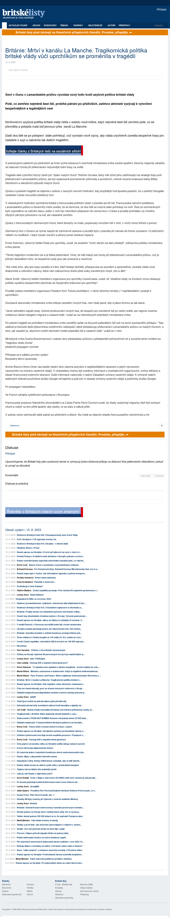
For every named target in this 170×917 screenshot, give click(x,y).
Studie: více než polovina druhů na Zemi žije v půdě (41, 828)
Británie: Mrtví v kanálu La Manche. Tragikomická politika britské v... (49, 679)
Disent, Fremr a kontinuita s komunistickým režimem (54, 564)
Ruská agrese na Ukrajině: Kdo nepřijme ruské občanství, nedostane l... (51, 684)
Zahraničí (6, 884)
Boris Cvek (22, 564)
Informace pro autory (89, 891)
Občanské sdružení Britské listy (34, 909)
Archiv (36, 25)
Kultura (5, 891)
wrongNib (34, 786)
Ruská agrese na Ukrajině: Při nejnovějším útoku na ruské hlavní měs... (49, 862)
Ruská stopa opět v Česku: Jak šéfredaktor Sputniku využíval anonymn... (51, 573)
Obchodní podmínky (64, 897)
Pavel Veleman (24, 667)
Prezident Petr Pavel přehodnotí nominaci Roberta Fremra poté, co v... (63, 790)
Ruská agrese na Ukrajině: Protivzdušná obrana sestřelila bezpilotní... (50, 854)
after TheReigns (37, 658)
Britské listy (25, 14)
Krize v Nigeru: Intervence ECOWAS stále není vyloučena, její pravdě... (63, 777)
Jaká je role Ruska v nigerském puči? (34, 773)
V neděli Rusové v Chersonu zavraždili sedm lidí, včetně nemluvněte (49, 624)
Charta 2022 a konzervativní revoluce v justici (50, 726)
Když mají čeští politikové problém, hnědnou (51, 858)
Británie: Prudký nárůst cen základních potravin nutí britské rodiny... (49, 611)
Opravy (58, 891)
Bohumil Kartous (25, 569)
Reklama (59, 894)
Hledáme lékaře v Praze (28, 547)
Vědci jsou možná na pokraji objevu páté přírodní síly (41, 701)
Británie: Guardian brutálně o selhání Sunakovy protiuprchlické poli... (49, 632)
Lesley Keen (23, 594)
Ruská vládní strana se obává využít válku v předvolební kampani (48, 765)
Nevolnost (22, 645)
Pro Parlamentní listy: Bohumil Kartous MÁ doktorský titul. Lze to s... (66, 569)
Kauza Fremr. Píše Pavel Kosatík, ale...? (35, 794)
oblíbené (159, 475)
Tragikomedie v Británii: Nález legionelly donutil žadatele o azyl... (47, 713)
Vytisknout (14, 425)
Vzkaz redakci (86, 887)
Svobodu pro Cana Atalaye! (30, 586)
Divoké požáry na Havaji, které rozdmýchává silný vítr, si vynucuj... (48, 811)
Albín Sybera (23, 790)
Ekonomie (6, 887)
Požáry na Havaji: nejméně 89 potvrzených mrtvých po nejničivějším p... (51, 654)
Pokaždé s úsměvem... (44, 581)
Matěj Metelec (23, 820)
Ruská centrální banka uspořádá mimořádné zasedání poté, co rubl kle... (51, 560)
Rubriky (78, 25)
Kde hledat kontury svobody (44, 820)
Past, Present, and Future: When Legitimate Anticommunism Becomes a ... (66, 675)
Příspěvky (124, 25)
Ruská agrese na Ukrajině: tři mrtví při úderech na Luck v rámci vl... (49, 552)
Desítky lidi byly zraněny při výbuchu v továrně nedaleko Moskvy (47, 799)
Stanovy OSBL (86, 884)
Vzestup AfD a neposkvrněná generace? (49, 662)
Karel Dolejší (23, 777)
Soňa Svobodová (25, 581)
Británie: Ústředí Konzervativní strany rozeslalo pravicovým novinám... (50, 807)
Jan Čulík (21, 709)
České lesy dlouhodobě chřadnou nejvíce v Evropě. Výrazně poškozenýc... (52, 615)
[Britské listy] (44, 151)
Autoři (111, 25)
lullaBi (33, 696)
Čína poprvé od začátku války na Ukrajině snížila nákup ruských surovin (51, 743)
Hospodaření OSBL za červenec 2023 (33, 598)
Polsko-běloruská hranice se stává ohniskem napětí (41, 837)
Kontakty (59, 887)
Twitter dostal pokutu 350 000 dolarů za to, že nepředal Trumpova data (50, 816)
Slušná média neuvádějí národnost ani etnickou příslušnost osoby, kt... (60, 709)
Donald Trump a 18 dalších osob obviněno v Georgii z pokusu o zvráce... (50, 556)
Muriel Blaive (23, 671)
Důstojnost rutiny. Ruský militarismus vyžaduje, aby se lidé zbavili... (49, 760)
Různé (30, 894)
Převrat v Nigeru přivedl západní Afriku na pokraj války (43, 833)
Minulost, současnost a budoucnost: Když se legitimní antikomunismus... (65, 671)
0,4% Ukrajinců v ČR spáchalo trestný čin (36, 539)
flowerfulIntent (36, 594)
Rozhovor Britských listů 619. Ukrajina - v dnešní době (42, 543)
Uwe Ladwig (22, 662)
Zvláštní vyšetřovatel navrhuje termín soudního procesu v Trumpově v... (50, 735)
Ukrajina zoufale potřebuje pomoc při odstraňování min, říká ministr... (49, 628)
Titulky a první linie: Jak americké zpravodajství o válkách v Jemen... (49, 824)
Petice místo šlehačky (45, 577)
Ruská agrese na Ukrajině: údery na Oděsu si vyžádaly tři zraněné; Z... (50, 620)
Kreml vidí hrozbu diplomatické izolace (35, 747)
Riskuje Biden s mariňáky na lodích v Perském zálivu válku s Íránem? (50, 845)
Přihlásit (161, 9)
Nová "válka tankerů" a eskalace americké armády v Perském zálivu (49, 850)
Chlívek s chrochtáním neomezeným (48, 650)
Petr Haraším (23, 650)
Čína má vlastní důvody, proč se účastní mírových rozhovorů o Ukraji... (50, 688)
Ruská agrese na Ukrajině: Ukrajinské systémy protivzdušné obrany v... (51, 730)
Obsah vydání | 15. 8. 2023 (23, 529)
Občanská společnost (11, 894)
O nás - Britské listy (63, 884)
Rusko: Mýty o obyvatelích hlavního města (37, 756)
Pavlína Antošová (25, 577)
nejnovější (146, 475)
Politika (30, 887)
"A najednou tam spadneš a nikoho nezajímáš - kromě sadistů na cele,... (66, 667)
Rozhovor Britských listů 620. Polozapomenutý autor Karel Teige (47, 534)
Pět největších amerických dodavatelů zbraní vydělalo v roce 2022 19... (50, 841)
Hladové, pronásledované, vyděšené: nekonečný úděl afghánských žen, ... (51, 603)
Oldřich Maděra (24, 590)
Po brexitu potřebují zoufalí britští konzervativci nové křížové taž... (48, 782)
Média (30, 891)
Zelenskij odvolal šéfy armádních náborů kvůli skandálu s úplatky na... (50, 705)
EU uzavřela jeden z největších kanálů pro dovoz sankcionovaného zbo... (51, 752)
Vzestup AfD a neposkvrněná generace (47, 739)
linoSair (33, 803)
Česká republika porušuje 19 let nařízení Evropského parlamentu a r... (65, 590)
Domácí (30, 884)
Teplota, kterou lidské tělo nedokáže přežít (36, 769)
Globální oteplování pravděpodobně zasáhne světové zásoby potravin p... (51, 692)
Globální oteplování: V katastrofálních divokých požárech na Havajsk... (50, 722)
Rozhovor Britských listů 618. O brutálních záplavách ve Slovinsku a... (50, 607)
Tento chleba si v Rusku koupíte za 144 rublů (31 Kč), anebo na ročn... (49, 637)
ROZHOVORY (50, 25)
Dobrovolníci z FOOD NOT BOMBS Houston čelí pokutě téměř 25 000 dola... (52, 718)
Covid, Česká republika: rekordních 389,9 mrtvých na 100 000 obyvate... (51, 641)
